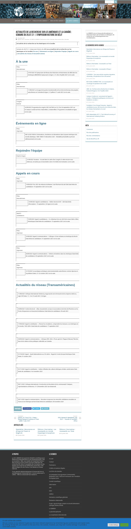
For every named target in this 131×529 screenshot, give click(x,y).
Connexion (89, 129)
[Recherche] (115, 1)
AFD (50, 487)
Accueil (17, 2)
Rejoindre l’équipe (61, 51)
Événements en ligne (46, 51)
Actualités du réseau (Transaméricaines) (31, 53)
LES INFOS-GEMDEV (72, 21)
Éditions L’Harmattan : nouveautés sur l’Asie (67, 430)
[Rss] (99, 2)
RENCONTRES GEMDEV (56, 21)
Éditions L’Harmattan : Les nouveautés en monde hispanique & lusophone (47, 431)
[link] (18, 461)
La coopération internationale (57, 515)
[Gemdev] (65, 11)
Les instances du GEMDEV (56, 518)
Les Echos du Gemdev (55, 471)
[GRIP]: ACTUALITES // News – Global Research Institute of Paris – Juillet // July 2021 (28, 418)
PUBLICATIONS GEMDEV (40, 21)
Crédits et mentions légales (57, 468)
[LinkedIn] (101, 2)
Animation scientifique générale (58, 497)
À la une (35, 51)
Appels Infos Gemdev (23, 39)
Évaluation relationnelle (56, 500)
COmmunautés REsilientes (88, 21)
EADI (50, 491)
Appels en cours (73, 51)
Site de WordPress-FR (92, 139)
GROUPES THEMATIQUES (22, 21)
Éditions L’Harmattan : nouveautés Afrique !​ (98, 69)
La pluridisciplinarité (55, 511)
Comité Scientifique (54, 481)
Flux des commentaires (93, 135)
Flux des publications (92, 132)
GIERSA (51, 494)
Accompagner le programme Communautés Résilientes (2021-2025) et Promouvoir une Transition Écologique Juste (64, 476)
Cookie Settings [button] (113, 525)
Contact (47, 2)
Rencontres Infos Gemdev (62, 39)
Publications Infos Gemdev (47, 39)
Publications (54, 2)
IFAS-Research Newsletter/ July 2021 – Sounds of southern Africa (67, 418)
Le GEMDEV (52, 508)
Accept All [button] (124, 525)
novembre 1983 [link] (18, 461)
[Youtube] (103, 2)
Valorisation (52, 484)
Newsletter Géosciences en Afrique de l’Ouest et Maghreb (25, 431)
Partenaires (38, 2)
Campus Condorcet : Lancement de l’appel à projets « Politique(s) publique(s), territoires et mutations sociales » (99, 98)
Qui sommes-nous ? (26, 2)
